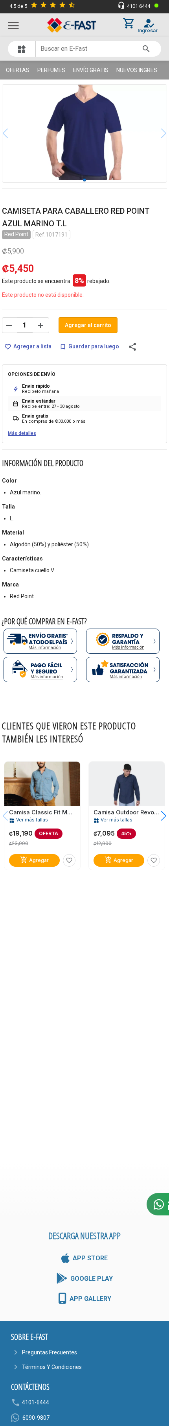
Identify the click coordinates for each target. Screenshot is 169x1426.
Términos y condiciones (52, 1367)
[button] (157, 816)
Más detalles (22, 433)
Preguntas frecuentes (49, 1352)
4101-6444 (35, 1402)
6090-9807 (36, 1418)
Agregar (34, 860)
